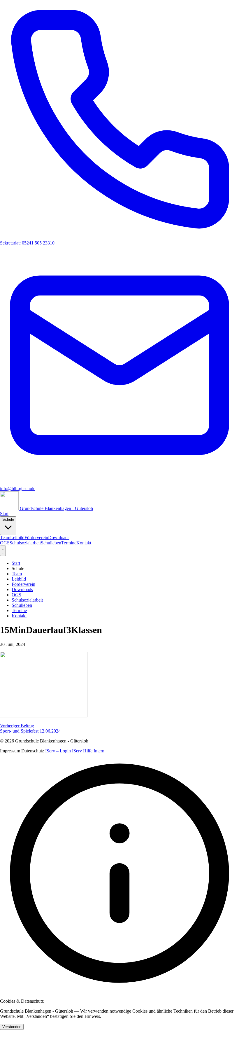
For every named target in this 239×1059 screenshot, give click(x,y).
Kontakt (83, 542)
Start (4, 513)
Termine (68, 542)
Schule (8, 519)
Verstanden (11, 1027)
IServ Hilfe (83, 750)
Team (5, 537)
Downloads (58, 537)
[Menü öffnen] (3, 551)
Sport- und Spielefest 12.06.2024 (30, 728)
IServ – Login (58, 750)
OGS (5, 542)
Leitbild (17, 537)
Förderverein (36, 537)
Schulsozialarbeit (25, 542)
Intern (99, 750)
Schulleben (51, 542)
